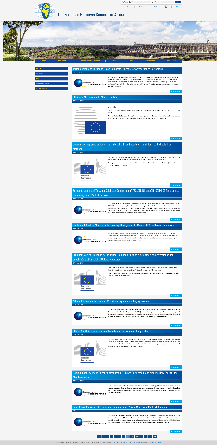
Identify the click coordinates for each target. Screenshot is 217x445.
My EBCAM (171, 61)
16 (145, 436)
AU (124, 79)
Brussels (39, 73)
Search (141, 6)
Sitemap (154, 6)
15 (141, 436)
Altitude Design (156, 443)
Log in (178, 2)
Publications (150, 61)
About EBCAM (63, 61)
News (114, 61)
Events (130, 61)
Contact (127, 6)
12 (128, 436)
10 (119, 436)
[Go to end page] (155, 436)
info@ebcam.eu (118, 443)
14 (137, 436)
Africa (38, 68)
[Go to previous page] (103, 436)
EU (129, 79)
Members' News (42, 83)
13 (132, 436)
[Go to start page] (99, 436)
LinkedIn (140, 443)
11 (123, 436)
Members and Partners (90, 61)
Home (43, 61)
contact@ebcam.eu (129, 443)
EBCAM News (41, 88)
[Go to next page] (150, 436)
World (38, 78)
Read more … (176, 92)
